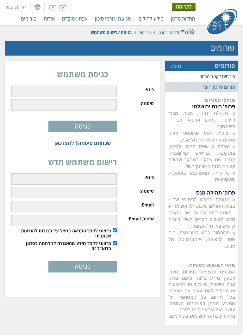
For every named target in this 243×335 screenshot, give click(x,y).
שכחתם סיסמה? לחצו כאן (82, 143)
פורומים (28, 18)
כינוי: (149, 89)
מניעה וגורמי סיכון (113, 18)
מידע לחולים (151, 18)
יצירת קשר (15, 6)
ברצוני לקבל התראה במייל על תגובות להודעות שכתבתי (66, 233)
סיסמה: (147, 103)
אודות (49, 18)
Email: (147, 204)
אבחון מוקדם (75, 18)
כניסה (176, 66)
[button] (37, 7)
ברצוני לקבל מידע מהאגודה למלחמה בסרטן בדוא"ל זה (68, 246)
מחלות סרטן (183, 18)
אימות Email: (141, 218)
